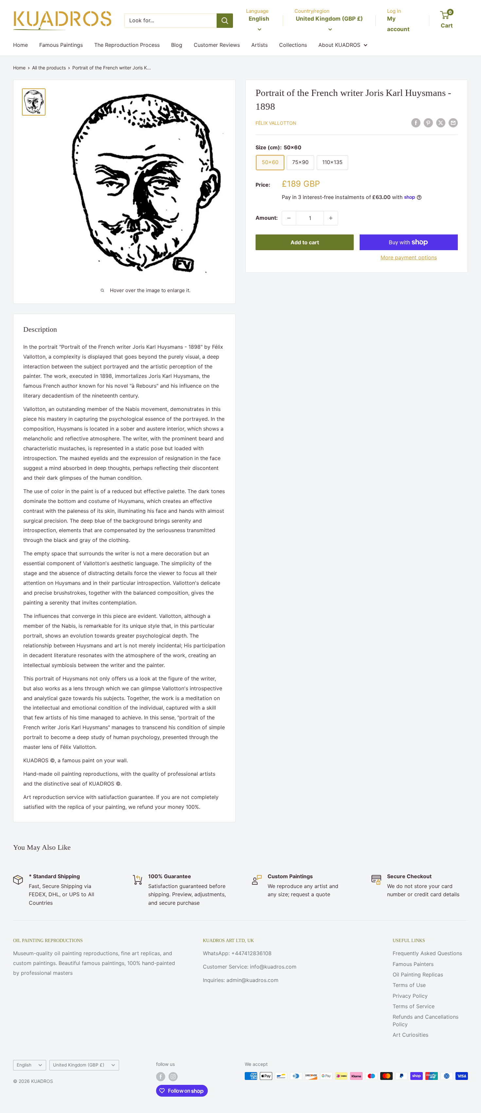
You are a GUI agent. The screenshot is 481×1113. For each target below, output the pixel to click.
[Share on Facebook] (415, 122)
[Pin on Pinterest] (428, 122)
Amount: (267, 217)
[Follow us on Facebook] (160, 1076)
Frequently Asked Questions (427, 953)
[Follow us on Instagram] (173, 1076)
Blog (176, 45)
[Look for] (225, 20)
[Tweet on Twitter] (440, 122)
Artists (259, 45)
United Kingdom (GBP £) (78, 1064)
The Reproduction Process (127, 45)
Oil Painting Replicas (418, 974)
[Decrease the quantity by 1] (289, 218)
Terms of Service (414, 1006)
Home (20, 45)
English (24, 1064)
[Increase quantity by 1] (331, 218)
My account (398, 23)
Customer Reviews (217, 45)
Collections (293, 45)
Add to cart (305, 242)
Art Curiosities (410, 1034)
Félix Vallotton (276, 123)
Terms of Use (409, 985)
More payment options (409, 257)
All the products (49, 67)
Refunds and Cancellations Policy (425, 1020)
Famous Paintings (61, 45)
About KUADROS (339, 45)
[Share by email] (453, 122)
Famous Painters (413, 964)
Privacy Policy (410, 995)
